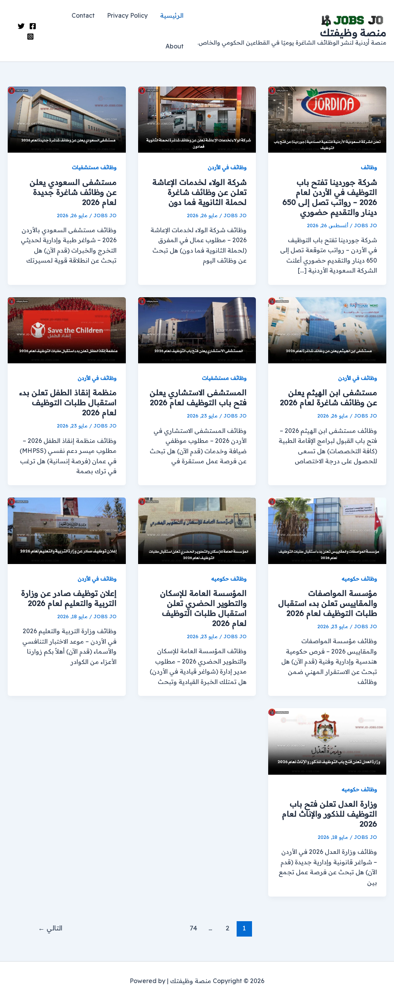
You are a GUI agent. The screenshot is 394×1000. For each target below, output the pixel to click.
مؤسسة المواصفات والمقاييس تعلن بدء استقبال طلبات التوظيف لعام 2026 (327, 603)
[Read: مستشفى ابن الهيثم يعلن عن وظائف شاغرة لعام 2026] (327, 329)
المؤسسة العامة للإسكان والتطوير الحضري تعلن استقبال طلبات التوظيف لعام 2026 (203, 608)
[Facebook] (32, 26)
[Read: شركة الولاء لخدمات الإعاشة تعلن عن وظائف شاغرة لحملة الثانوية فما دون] (197, 119)
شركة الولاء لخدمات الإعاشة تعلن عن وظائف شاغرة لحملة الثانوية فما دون (199, 192)
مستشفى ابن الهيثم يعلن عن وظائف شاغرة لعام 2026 (328, 397)
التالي (50, 928)
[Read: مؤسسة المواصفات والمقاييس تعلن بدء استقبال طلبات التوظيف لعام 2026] (327, 530)
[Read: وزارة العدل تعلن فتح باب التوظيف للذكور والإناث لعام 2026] (327, 741)
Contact (83, 15)
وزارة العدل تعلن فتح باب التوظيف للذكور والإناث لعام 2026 (329, 814)
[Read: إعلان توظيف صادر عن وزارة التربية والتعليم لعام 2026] (67, 530)
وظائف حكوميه (359, 578)
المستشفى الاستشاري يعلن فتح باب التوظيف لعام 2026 (198, 397)
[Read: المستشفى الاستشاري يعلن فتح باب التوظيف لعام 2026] (197, 329)
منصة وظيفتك (353, 32)
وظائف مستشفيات (94, 167)
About (174, 46)
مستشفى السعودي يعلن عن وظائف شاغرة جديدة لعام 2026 (73, 192)
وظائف (369, 167)
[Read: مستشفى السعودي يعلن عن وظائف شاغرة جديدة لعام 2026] (67, 119)
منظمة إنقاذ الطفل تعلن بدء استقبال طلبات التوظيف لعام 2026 (68, 402)
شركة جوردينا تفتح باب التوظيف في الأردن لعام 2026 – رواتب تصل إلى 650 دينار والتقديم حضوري (329, 197)
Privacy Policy (127, 15)
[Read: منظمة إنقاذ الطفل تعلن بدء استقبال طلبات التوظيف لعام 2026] (67, 329)
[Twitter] (21, 26)
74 (193, 928)
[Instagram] (30, 36)
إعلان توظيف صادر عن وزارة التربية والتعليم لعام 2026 (69, 598)
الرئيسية (172, 15)
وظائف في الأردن (227, 167)
